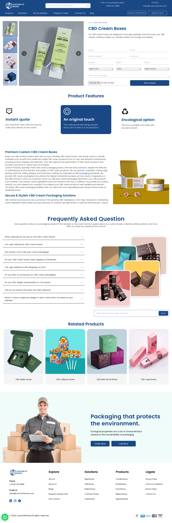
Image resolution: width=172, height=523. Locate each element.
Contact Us (80, 13)
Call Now (123, 443)
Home (90, 23)
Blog (92, 13)
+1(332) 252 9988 (112, 6)
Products (9, 13)
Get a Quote (150, 83)
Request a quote (157, 13)
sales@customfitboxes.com (155, 6)
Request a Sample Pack (136, 13)
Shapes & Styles (61, 13)
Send (163, 313)
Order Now (100, 443)
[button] (43, 237)
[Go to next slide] (78, 53)
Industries (22, 13)
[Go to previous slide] (24, 53)
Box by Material (40, 13)
